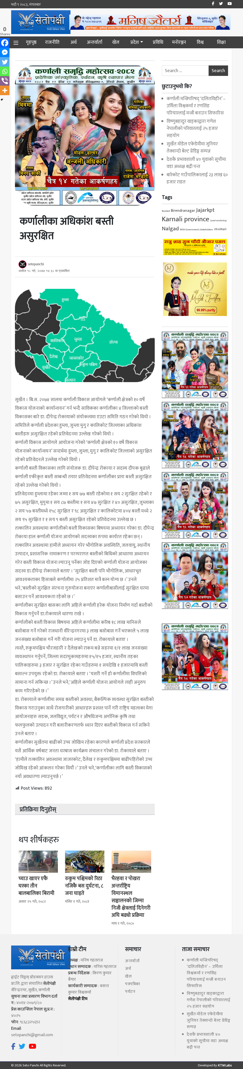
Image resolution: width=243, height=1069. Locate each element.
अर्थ (73, 42)
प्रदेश (135, 42)
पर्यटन (130, 991)
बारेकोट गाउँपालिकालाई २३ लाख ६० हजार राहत (197, 178)
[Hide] (2, 100)
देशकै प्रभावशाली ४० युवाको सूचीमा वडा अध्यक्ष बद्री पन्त (196, 163)
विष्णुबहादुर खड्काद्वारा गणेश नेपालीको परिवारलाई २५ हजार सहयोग (192, 128)
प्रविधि (158, 42)
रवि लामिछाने (220, 229)
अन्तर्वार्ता (94, 42)
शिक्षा (221, 42)
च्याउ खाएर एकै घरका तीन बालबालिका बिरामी (36, 886)
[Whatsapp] (4, 71)
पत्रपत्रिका (132, 984)
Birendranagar (183, 210)
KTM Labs (224, 1065)
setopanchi (36, 264)
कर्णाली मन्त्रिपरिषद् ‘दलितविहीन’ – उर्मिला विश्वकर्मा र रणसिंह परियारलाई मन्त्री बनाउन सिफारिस (196, 106)
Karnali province (185, 219)
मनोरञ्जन (179, 42)
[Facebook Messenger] (4, 52)
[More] (4, 90)
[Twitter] (4, 62)
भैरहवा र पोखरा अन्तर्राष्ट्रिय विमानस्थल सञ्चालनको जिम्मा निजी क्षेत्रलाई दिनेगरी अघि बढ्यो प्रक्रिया (131, 897)
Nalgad (170, 228)
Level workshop (218, 220)
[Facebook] (4, 43)
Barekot (166, 211)
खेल (115, 42)
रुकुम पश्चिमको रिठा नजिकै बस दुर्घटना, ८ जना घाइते (84, 886)
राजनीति (52, 42)
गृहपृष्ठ (31, 42)
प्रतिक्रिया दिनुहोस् (38, 809)
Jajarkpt (205, 210)
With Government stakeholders (196, 229)
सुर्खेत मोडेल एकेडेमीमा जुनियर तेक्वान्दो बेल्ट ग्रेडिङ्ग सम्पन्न (192, 147)
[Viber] (4, 81)
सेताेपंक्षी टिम (77, 998)
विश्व (200, 42)
